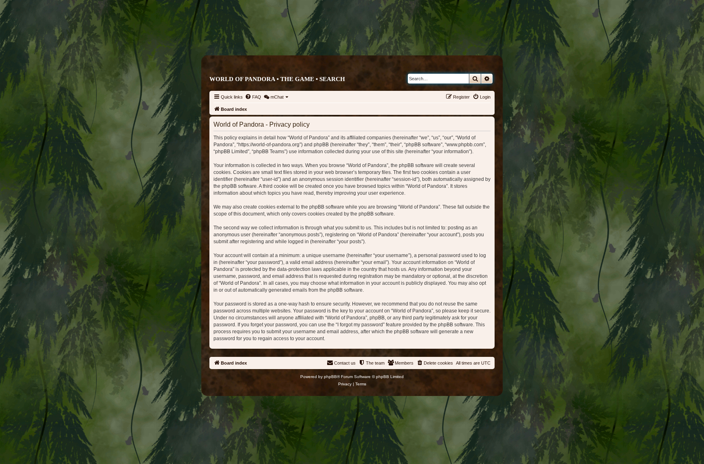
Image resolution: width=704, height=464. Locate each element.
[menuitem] (253, 97)
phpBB (330, 376)
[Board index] (386, 39)
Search (332, 79)
